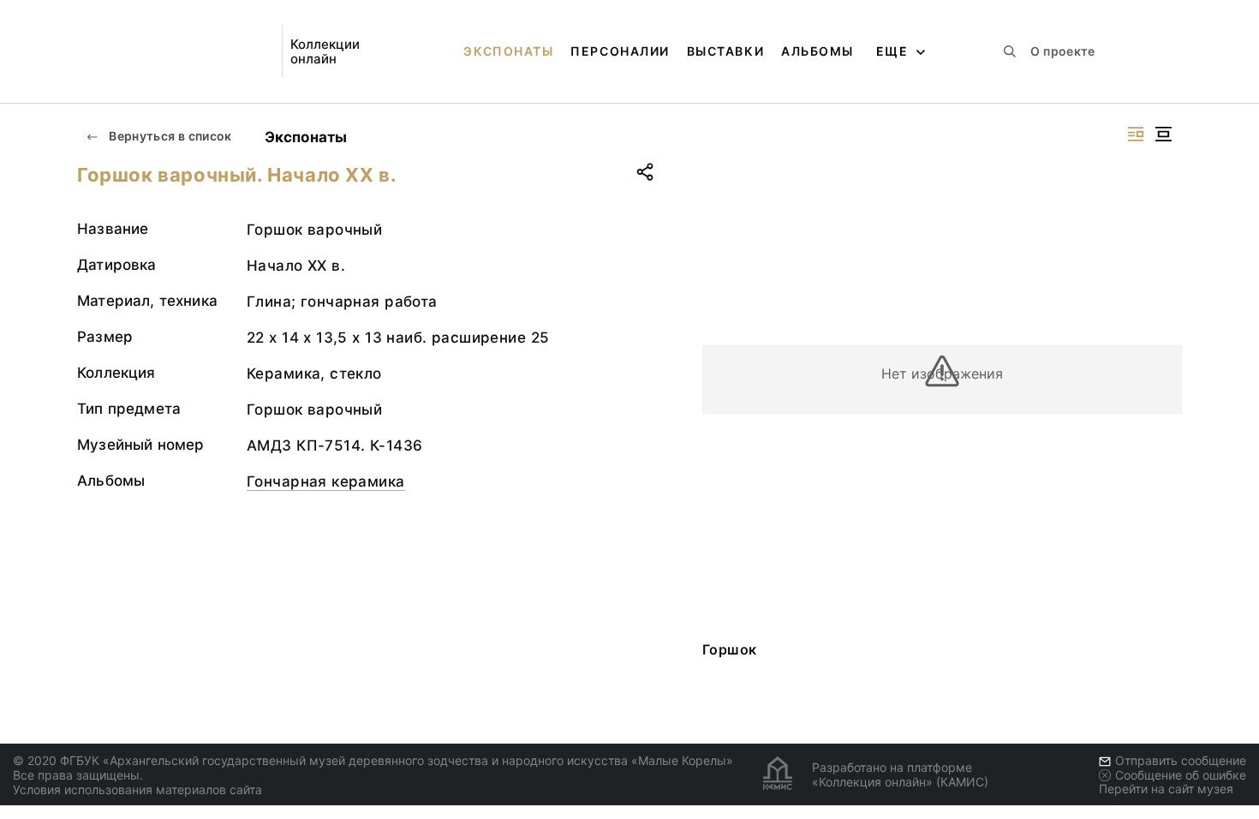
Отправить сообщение (1180, 760)
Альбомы (817, 51)
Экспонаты (508, 51)
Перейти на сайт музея (1166, 788)
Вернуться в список (169, 136)
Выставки (725, 51)
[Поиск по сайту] (1010, 51)
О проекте (1062, 51)
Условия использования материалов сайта (137, 789)
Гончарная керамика (326, 481)
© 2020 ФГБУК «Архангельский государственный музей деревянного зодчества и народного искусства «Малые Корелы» (373, 760)
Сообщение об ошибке (1180, 775)
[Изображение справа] (1135, 134)
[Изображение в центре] (1163, 134)
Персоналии (619, 51)
